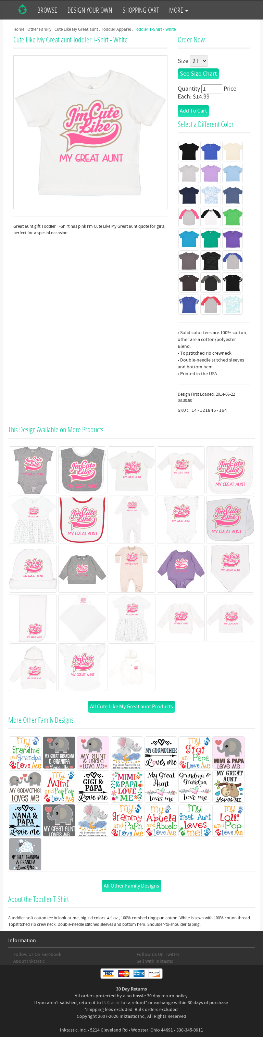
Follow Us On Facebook (37, 954)
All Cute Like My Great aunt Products (131, 706)
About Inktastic (29, 961)
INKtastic (111, 1003)
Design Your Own (89, 9)
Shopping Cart (141, 9)
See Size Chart (198, 74)
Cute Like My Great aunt (76, 29)
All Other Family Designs (131, 885)
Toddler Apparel (116, 29)
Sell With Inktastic (155, 961)
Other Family (39, 29)
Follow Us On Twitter (158, 954)
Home (18, 29)
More (177, 9)
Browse (47, 9)
